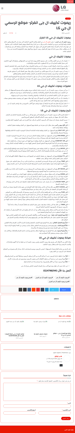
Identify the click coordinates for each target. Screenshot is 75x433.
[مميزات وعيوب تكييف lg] (37, 326)
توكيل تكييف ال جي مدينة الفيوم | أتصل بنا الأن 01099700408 (14, 335)
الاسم (69, 403)
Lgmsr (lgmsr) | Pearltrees (60, 352)
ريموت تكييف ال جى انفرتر (44, 277)
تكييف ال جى (47, 42)
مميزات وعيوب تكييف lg (40, 334)
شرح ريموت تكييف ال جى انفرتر (58, 281)
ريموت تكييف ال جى (62, 277)
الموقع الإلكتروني (31, 410)
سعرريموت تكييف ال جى (23, 277)
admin (56, 298)
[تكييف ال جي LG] (60, 8)
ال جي (67, 18)
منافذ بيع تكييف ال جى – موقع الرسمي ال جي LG (62, 334)
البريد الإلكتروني (66, 410)
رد (61, 365)
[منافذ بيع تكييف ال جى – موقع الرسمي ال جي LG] (60, 326)
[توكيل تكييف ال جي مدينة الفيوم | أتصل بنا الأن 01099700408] (13, 326)
